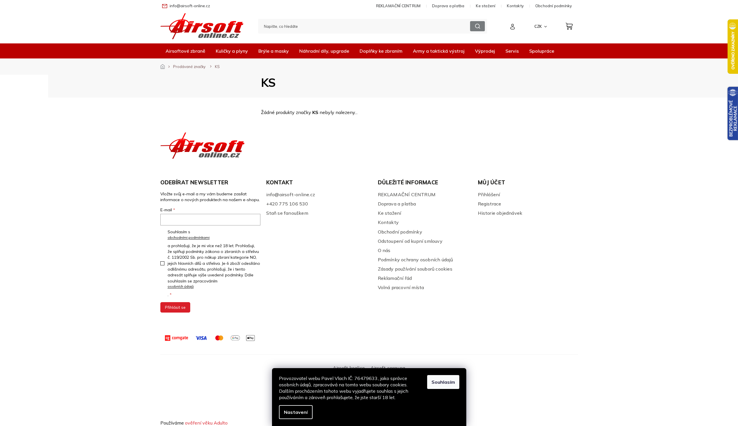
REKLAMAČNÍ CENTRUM (398, 5)
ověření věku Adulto (206, 423)
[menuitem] (185, 50)
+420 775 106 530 (287, 204)
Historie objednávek (500, 213)
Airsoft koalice (349, 368)
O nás (384, 250)
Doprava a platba (448, 5)
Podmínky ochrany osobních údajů (415, 259)
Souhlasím (443, 382)
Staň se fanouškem (287, 213)
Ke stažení (485, 5)
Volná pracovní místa (401, 287)
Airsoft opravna (388, 368)
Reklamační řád (395, 278)
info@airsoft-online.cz (290, 194)
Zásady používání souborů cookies (415, 269)
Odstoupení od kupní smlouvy (410, 241)
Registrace (489, 204)
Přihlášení (489, 194)
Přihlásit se (175, 307)
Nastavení (296, 412)
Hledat (477, 26)
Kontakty (515, 5)
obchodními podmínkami (189, 237)
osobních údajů (181, 286)
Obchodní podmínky (553, 5)
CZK (538, 26)
